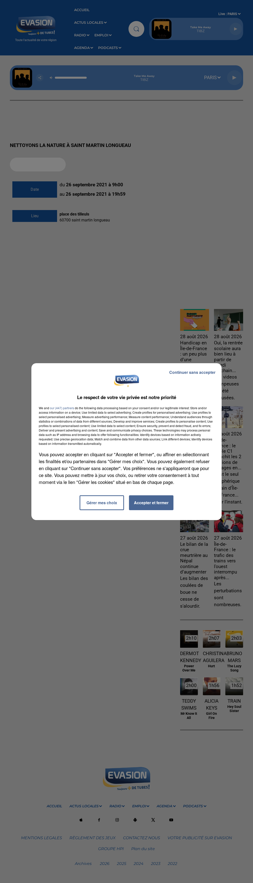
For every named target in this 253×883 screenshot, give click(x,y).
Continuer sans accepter (192, 372)
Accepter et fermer (151, 502)
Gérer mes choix (101, 502)
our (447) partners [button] (62, 408)
